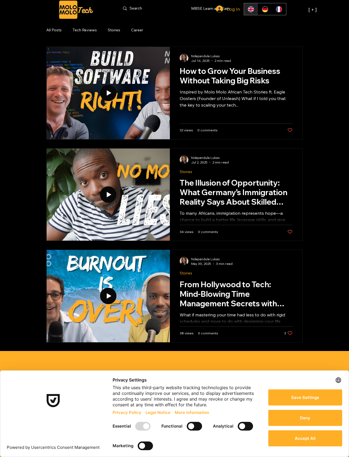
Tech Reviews (85, 30)
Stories (114, 30)
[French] (279, 9)
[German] (265, 9)
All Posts (54, 30)
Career (137, 30)
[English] (251, 9)
